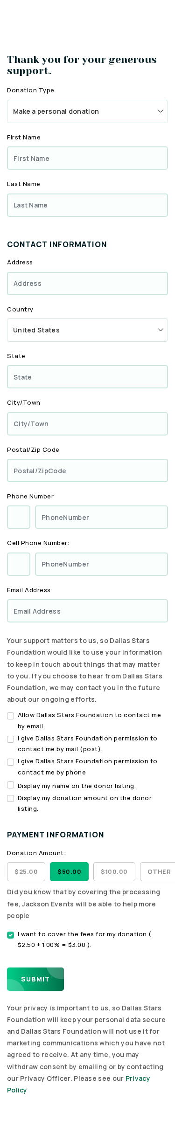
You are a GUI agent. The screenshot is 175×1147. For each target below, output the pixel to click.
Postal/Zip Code (33, 449)
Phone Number (30, 496)
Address (20, 262)
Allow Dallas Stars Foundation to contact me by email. (89, 720)
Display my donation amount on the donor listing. (85, 803)
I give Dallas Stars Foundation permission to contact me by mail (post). (88, 743)
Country (20, 309)
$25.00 (26, 871)
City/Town (24, 402)
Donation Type (31, 90)
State (16, 356)
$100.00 (114, 871)
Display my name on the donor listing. (77, 785)
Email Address (29, 590)
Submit (35, 978)
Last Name (24, 184)
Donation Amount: (36, 853)
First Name (24, 137)
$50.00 (69, 871)
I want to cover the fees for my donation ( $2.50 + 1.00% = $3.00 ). (85, 939)
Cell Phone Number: (38, 543)
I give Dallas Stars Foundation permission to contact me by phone (88, 766)
